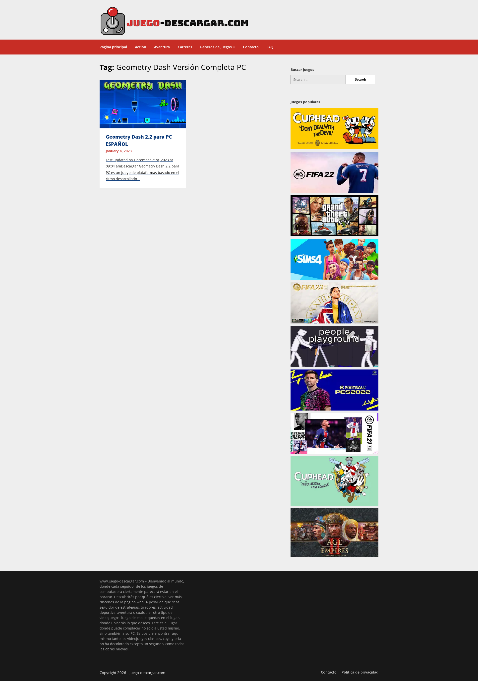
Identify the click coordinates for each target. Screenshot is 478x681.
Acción (140, 47)
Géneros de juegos (216, 47)
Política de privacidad (360, 672)
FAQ (270, 47)
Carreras (185, 47)
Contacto (251, 47)
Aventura (162, 47)
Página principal (113, 47)
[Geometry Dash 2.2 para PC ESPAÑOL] (143, 103)
